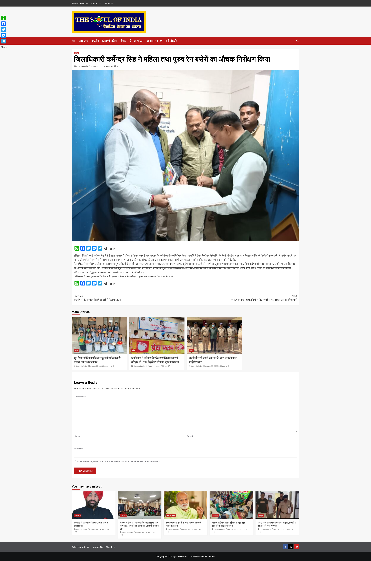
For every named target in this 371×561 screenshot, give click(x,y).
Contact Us (96, 3)
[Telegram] (4, 41)
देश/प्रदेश (78, 515)
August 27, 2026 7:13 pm (145, 532)
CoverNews (195, 556)
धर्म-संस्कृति (171, 40)
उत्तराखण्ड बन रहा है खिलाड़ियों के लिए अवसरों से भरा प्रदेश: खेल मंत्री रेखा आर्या (263, 297)
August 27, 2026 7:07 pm (191, 529)
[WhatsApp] (4, 18)
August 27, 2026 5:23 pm (237, 529)
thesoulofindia (82, 66)
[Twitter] (4, 29)
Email (190, 436)
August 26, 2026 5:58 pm (215, 366)
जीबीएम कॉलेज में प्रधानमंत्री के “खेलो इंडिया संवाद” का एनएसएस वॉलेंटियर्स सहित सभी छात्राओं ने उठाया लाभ (139, 525)
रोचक (123, 40)
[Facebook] (4, 24)
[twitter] (290, 546)
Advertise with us (80, 3)
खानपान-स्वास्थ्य (154, 40)
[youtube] (296, 546)
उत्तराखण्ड (83, 40)
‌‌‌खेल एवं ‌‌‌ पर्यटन (136, 40)
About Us (109, 3)
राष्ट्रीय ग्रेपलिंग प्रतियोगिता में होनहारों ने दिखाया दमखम (97, 297)
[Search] (297, 40)
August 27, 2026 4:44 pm (283, 529)
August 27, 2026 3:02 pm (100, 366)
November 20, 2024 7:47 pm (102, 66)
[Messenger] (4, 35)
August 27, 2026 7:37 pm (99, 529)
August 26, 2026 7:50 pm (157, 366)
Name (78, 436)
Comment (80, 396)
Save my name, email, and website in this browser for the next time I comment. (119, 461)
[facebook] (285, 546)
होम (73, 40)
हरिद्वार (76, 53)
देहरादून (261, 515)
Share (109, 248)
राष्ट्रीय (95, 40)
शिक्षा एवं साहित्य (109, 40)
